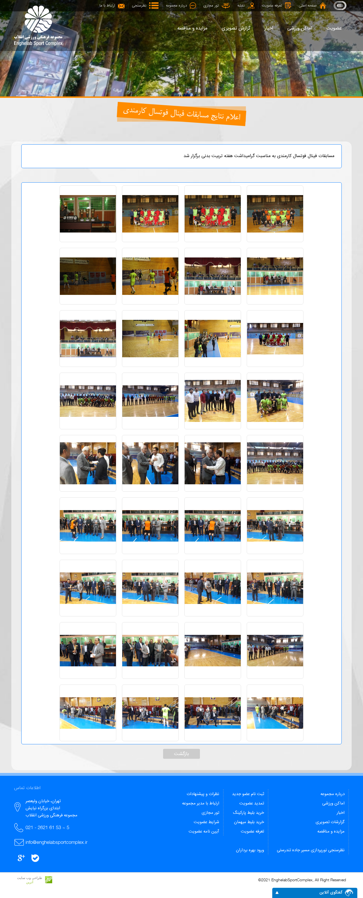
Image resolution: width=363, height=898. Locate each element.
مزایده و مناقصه (331, 831)
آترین (29, 882)
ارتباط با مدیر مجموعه (200, 803)
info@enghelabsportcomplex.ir (56, 842)
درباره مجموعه (332, 794)
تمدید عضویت (251, 803)
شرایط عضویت (206, 822)
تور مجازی (210, 812)
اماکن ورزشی (333, 803)
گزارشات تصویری (330, 822)
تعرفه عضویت (252, 831)
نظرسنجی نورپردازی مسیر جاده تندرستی (311, 850)
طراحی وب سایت (29, 878)
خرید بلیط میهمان (249, 822)
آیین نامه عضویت (204, 831)
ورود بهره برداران (250, 850)
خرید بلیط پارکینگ (248, 812)
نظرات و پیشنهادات (203, 794)
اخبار (341, 812)
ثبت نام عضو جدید (248, 794)
